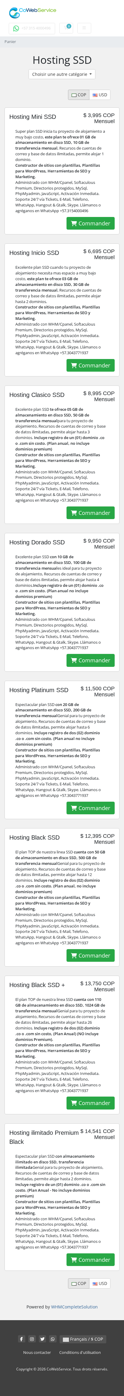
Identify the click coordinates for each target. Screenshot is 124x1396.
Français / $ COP (86, 1339)
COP (81, 95)
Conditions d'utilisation (80, 1352)
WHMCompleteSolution (74, 1307)
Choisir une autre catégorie (60, 74)
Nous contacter (37, 1352)
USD (102, 95)
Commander (93, 223)
